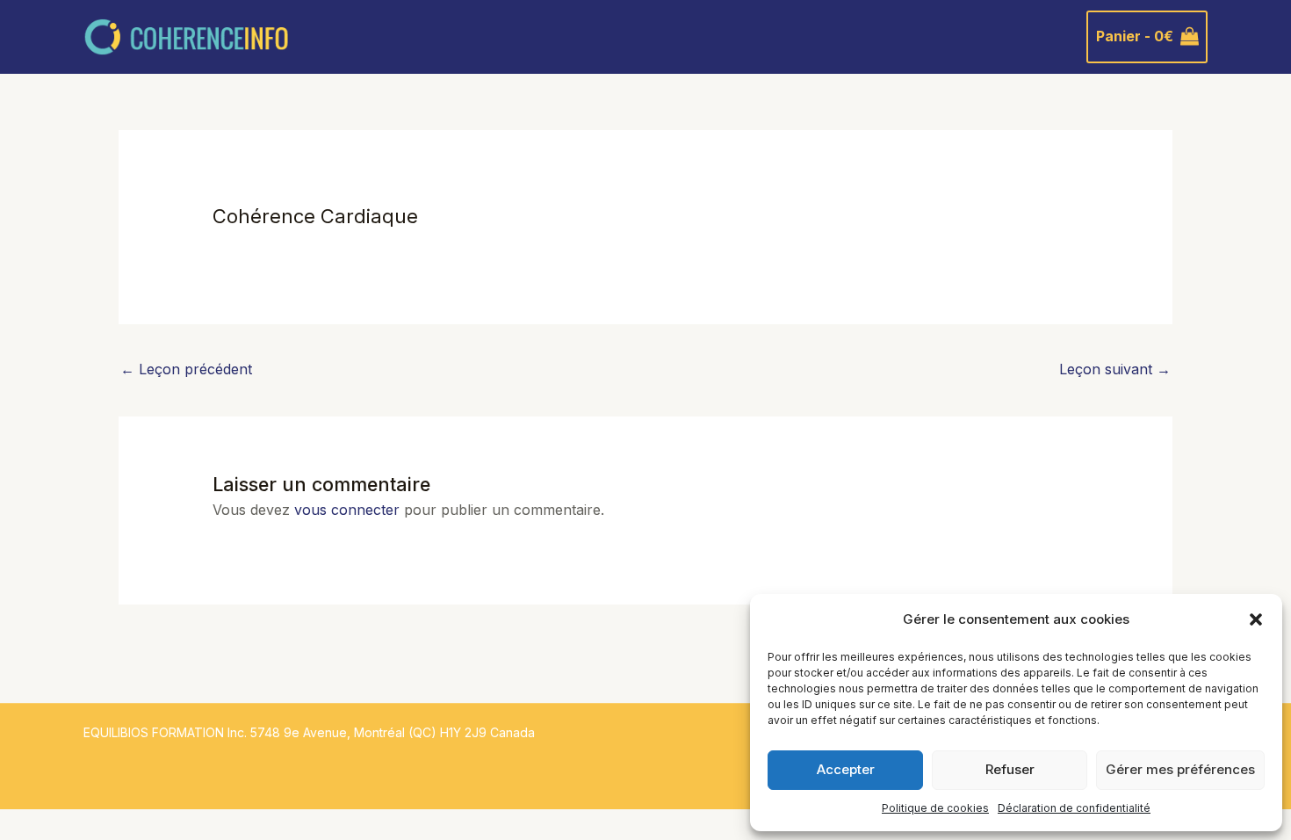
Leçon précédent (186, 369)
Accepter (846, 769)
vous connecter (347, 509)
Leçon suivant (1115, 369)
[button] (1256, 619)
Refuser (1010, 769)
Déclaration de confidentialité (1074, 808)
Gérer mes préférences (1180, 769)
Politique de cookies (935, 808)
